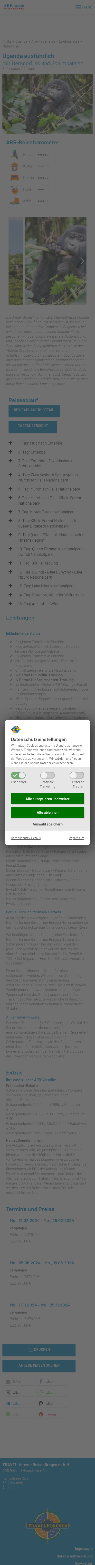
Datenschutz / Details (26, 838)
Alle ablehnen (47, 812)
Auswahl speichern (48, 824)
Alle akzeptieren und (48, 798)
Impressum (76, 838)
